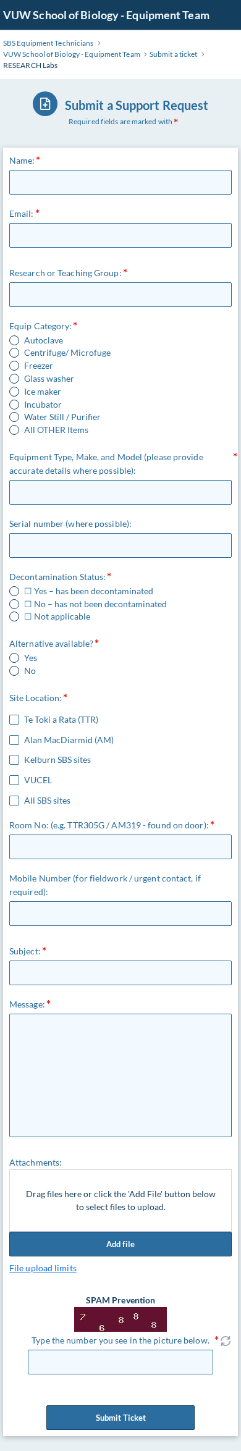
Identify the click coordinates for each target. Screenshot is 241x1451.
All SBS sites (47, 800)
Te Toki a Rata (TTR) (61, 720)
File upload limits (43, 1268)
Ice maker (42, 392)
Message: (27, 1004)
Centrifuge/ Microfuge (67, 353)
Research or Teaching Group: (65, 272)
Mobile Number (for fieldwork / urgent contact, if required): (105, 885)
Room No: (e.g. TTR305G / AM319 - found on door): (109, 825)
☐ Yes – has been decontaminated (88, 591)
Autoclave (43, 340)
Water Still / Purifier (62, 417)
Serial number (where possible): (70, 523)
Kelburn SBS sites (57, 760)
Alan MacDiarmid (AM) (69, 740)
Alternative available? (51, 643)
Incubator (43, 405)
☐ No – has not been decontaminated (95, 604)
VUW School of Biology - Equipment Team (106, 15)
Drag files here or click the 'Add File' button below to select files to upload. (121, 1200)
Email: (21, 213)
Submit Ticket (121, 1418)
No (30, 671)
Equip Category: (40, 326)
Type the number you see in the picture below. (120, 1340)
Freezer (38, 366)
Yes (30, 658)
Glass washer (49, 379)
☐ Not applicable (57, 616)
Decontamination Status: (57, 576)
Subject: (25, 951)
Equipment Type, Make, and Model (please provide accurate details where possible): (106, 464)
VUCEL (38, 780)
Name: (22, 160)
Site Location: (35, 697)
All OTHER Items (56, 430)
